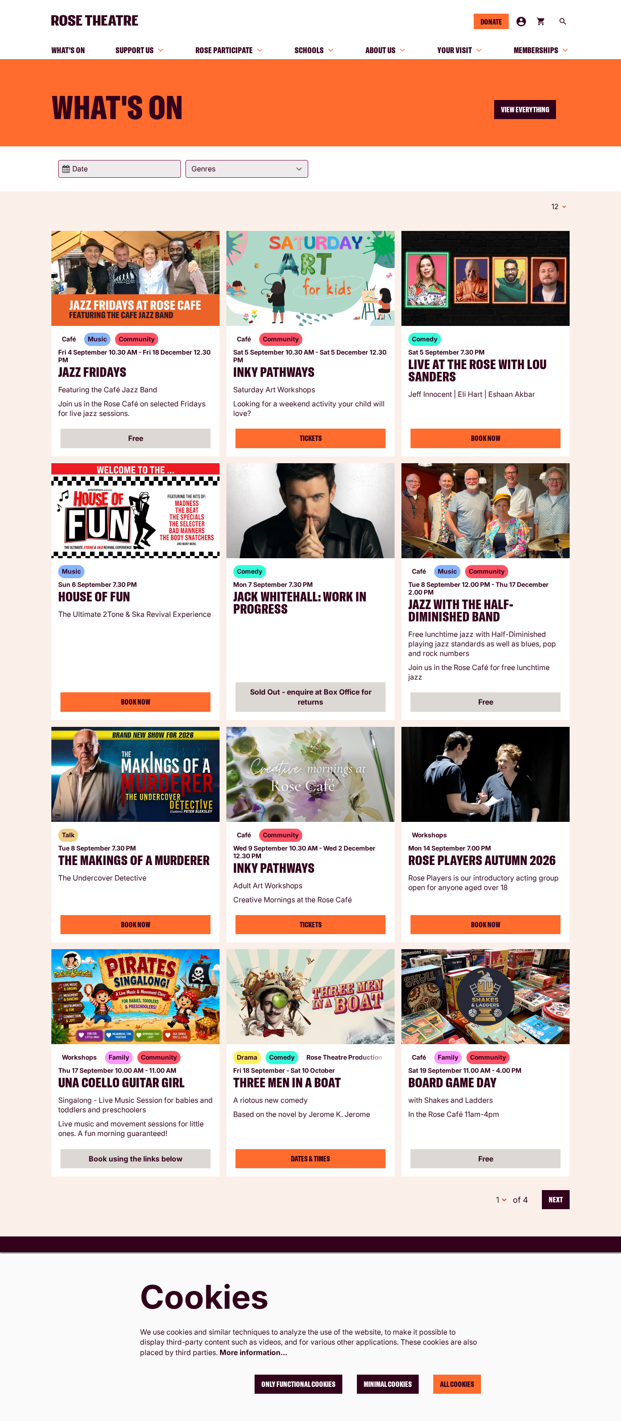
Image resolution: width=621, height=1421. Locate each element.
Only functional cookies (298, 1384)
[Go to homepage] (98, 20)
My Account (521, 21)
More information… (253, 1352)
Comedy (424, 339)
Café (69, 339)
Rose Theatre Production (344, 1057)
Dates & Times (310, 1158)
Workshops (429, 835)
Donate (491, 21)
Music (97, 339)
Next (556, 1199)
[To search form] (563, 21)
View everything (525, 109)
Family (119, 1057)
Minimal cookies (388, 1384)
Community (137, 339)
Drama (247, 1057)
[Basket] (541, 21)
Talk (68, 835)
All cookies (457, 1384)
